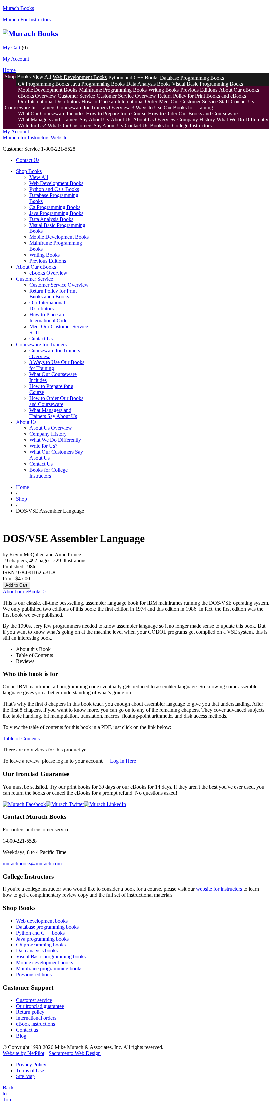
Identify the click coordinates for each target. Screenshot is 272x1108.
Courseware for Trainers (30, 107)
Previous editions (34, 974)
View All (41, 77)
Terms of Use (30, 1070)
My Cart (11, 47)
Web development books (42, 921)
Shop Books (18, 76)
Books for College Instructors (181, 125)
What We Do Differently (242, 119)
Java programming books (42, 939)
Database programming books (47, 927)
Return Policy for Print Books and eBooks (202, 95)
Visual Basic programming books (51, 956)
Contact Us (242, 101)
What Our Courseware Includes (51, 113)
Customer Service (76, 95)
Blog (21, 1036)
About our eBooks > (24, 591)
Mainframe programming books (49, 968)
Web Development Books (80, 77)
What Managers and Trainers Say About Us (63, 119)
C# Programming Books (43, 84)
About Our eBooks (239, 90)
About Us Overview (154, 119)
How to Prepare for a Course (116, 113)
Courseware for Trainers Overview (93, 107)
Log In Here (123, 761)
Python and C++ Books (133, 77)
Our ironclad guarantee (40, 1006)
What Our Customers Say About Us (85, 125)
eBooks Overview (37, 95)
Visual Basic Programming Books (207, 84)
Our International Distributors (49, 101)
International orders (36, 1018)
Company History (196, 119)
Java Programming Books (98, 84)
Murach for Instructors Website (35, 137)
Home (9, 70)
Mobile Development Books (47, 90)
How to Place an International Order (119, 101)
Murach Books (18, 8)
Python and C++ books (40, 933)
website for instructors (219, 889)
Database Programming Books (192, 78)
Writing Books (163, 90)
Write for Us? (32, 125)
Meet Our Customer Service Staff (194, 101)
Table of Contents (21, 738)
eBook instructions (35, 1024)
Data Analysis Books (148, 84)
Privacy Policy (31, 1064)
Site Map (25, 1076)
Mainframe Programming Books (113, 90)
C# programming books (41, 944)
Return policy (30, 1012)
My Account (16, 59)
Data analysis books (37, 950)
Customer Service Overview (126, 95)
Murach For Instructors (27, 19)
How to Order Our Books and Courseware (193, 113)
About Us (121, 119)
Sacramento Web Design (75, 1053)
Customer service (34, 1000)
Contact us (27, 1030)
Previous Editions (198, 90)
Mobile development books (44, 962)
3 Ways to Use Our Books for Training (172, 107)
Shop (21, 499)
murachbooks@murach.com (32, 863)
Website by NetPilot (23, 1053)
